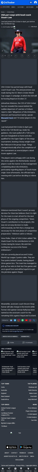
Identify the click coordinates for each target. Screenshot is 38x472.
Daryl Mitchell (32, 399)
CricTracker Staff (7, 27)
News (13, 7)
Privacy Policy (20, 465)
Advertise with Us (10, 456)
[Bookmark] (22, 55)
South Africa (5, 399)
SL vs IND (20, 7)
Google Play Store (17, 331)
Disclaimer (19, 460)
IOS (9, 331)
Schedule (9, 471)
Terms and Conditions (8, 465)
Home (2, 471)
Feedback (22, 453)
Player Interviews (31, 411)
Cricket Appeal (32, 414)
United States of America (10, 336)
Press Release (32, 408)
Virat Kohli (33, 396)
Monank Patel (7, 118)
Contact (14, 453)
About (7, 453)
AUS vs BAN (29, 7)
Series (21, 471)
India (3, 387)
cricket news (10, 12)
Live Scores (6, 7)
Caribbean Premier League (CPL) (7, 414)
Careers (30, 453)
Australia (4, 390)
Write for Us (23, 456)
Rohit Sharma (32, 390)
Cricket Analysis (32, 417)
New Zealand (5, 396)
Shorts (15, 471)
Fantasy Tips (28, 471)
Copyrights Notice (31, 465)
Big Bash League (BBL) (8, 423)
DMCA (32, 456)
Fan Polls (34, 420)
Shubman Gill (33, 387)
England (3, 393)
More (35, 471)
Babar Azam (33, 393)
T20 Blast (4, 426)
